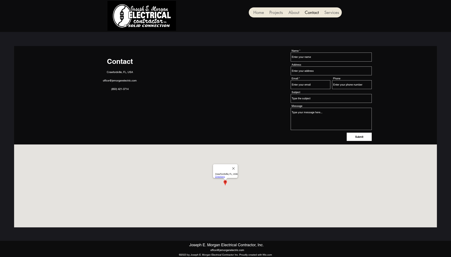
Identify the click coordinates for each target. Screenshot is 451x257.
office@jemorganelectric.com (120, 80)
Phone (336, 78)
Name (295, 50)
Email (295, 78)
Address (296, 64)
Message (297, 106)
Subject (296, 92)
